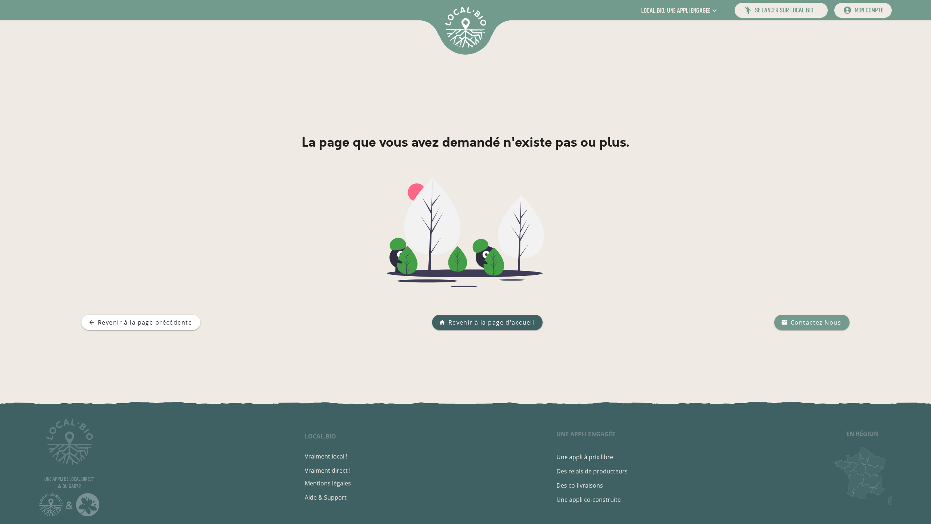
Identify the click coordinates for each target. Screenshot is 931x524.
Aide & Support (326, 497)
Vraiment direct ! (328, 471)
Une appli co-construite (588, 500)
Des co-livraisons (579, 485)
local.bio (320, 436)
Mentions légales (328, 483)
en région (862, 434)
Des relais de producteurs (592, 471)
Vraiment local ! (326, 456)
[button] (680, 10)
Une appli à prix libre (584, 457)
